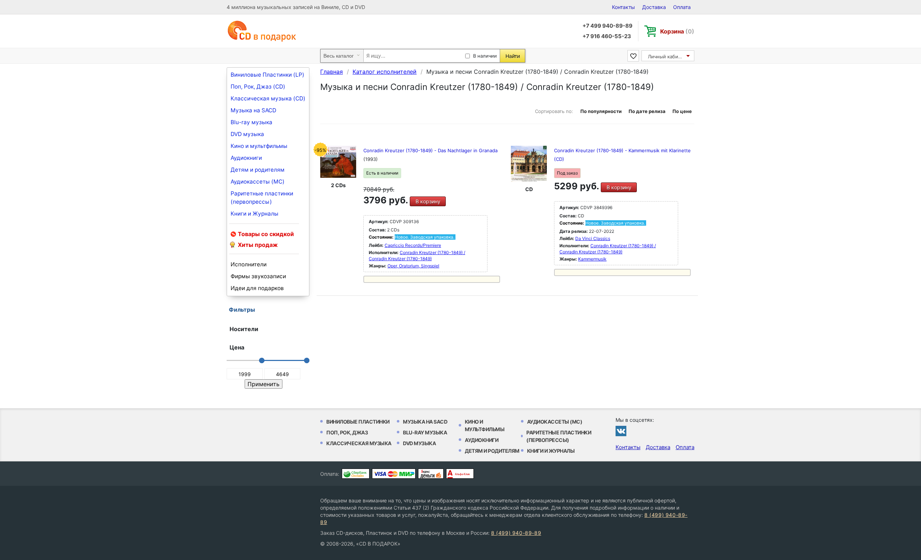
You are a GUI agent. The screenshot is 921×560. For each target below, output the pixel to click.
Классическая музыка (358, 443)
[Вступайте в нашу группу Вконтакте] (621, 430)
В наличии (485, 56)
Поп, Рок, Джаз (347, 432)
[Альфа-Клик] (460, 474)
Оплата (682, 7)
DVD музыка (247, 134)
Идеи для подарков (257, 288)
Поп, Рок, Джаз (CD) (258, 86)
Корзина (677, 31)
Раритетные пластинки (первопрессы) (262, 197)
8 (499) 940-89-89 (516, 533)
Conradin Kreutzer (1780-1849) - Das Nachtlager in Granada (430, 150)
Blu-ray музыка (251, 122)
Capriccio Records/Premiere (413, 245)
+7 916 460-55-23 (606, 36)
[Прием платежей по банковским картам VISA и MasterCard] (394, 474)
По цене (682, 111)
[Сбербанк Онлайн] (355, 474)
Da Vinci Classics (592, 238)
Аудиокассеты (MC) (258, 181)
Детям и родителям (258, 169)
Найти (512, 56)
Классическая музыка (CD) (268, 98)
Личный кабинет (667, 56)
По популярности (601, 111)
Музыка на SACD (253, 110)
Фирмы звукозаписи (258, 276)
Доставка (654, 7)
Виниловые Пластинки (358, 422)
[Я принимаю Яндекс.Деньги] (431, 474)
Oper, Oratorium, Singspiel (413, 265)
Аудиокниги (246, 157)
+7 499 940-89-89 (607, 25)
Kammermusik (592, 259)
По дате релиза (647, 111)
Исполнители (249, 264)
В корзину (428, 201)
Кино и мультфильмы (259, 146)
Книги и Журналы (254, 213)
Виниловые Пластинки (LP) (267, 74)
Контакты (623, 7)
